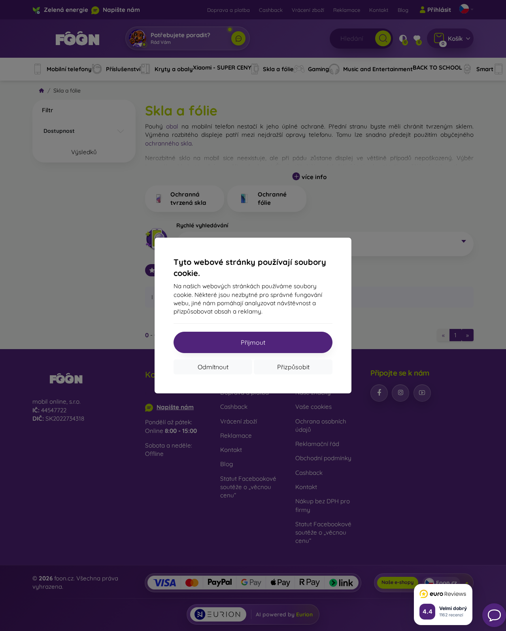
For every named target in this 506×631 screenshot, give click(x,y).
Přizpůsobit (293, 367)
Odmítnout (213, 367)
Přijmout (253, 342)
